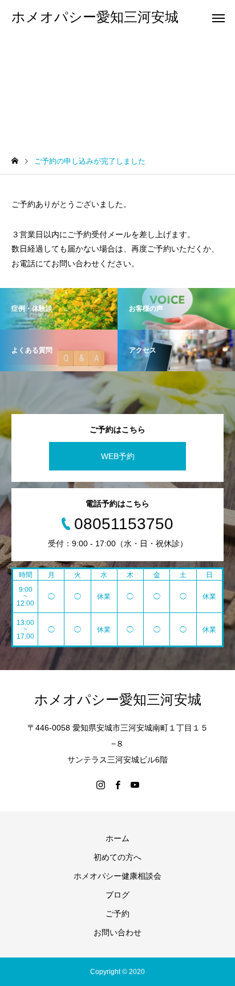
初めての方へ (117, 857)
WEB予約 (118, 456)
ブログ (117, 894)
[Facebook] (117, 784)
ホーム (117, 838)
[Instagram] (100, 784)
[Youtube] (134, 784)
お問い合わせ (117, 932)
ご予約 (117, 913)
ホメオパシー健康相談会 (117, 875)
